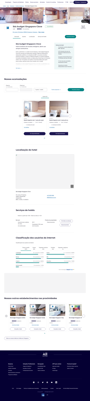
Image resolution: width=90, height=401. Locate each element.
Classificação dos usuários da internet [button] (35, 238)
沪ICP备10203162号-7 (49, 391)
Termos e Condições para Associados (31, 388)
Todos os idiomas (41, 370)
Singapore (12, 5)
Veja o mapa (41, 32)
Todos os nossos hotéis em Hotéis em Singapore (17, 338)
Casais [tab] (34, 248)
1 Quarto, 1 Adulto (39, 89)
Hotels (4, 5)
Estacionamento (65, 224)
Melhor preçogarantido (83, 27)
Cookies (52, 388)
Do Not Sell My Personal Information (70, 388)
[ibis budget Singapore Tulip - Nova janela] (57, 310)
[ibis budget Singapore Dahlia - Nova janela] (18, 310)
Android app (54, 370)
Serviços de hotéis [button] (25, 210)
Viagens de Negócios (27, 366)
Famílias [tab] (53, 248)
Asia (8, 5)
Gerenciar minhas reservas (72, 366)
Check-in (9, 86)
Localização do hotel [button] (26, 150)
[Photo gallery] (45, 15)
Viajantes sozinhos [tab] (43, 248)
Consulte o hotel (18, 329)
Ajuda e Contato (70, 368)
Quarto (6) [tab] (45, 96)
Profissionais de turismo (28, 370)
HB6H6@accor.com (51, 197)
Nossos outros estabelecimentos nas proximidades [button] (30, 298)
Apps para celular (55, 366)
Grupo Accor (10, 366)
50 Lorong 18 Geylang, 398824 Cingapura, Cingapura (25, 32)
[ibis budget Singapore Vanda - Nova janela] (38, 310)
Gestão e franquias (12, 368)
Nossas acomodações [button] (15, 79)
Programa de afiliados (12, 374)
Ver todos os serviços (66, 221)
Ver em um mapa (15, 324)
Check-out (23, 86)
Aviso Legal (58, 388)
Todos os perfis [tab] (25, 248)
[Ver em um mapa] (45, 171)
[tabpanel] (45, 119)
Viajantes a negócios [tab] (63, 248)
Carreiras (10, 370)
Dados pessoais (44, 388)
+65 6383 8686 (50, 195)
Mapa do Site (40, 368)
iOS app (54, 368)
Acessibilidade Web (41, 366)
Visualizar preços (70, 36)
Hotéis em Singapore (20, 5)
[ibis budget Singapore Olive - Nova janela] (77, 310)
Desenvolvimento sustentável (14, 372)
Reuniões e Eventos (27, 368)
